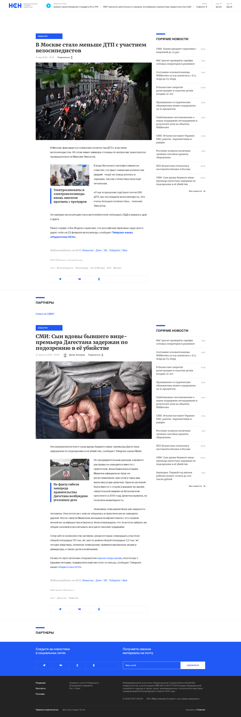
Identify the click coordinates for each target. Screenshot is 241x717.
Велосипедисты (65, 268)
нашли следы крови (109, 558)
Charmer (201, 709)
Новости (87, 250)
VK (105, 250)
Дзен (99, 250)
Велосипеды (81, 268)
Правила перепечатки (47, 709)
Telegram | (115, 250)
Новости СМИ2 (45, 314)
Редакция (40, 682)
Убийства (73, 598)
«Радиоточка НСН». (70, 567)
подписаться (193, 665)
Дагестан (61, 598)
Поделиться (63, 57)
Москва (117, 268)
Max (124, 250)
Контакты (41, 688)
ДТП (109, 268)
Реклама (40, 694)
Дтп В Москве (98, 268)
